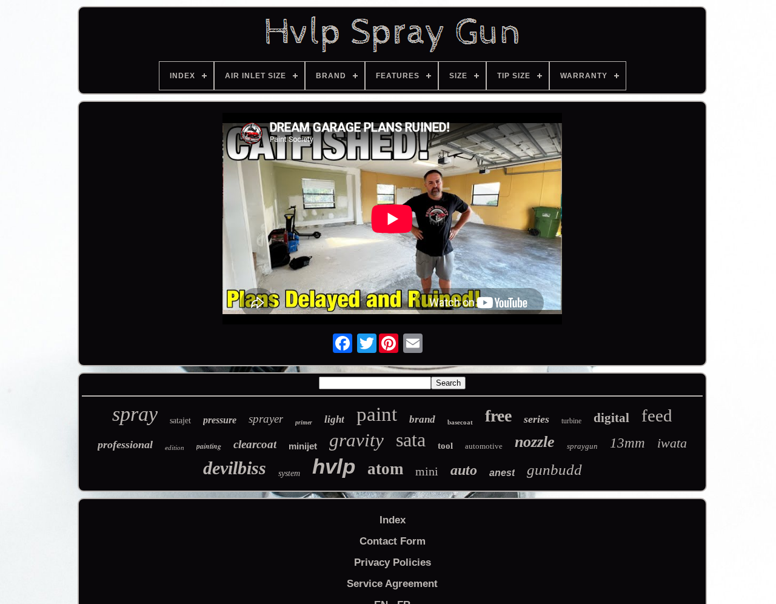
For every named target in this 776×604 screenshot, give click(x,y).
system (289, 473)
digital (611, 418)
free (498, 415)
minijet (303, 446)
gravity (356, 440)
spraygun (582, 446)
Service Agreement (392, 583)
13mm (627, 443)
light (334, 419)
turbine (571, 421)
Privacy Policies (392, 562)
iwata (672, 443)
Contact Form (393, 541)
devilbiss (234, 468)
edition (174, 447)
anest (502, 473)
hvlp (333, 466)
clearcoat (254, 444)
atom (385, 469)
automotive (484, 446)
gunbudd (554, 469)
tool (445, 446)
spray (135, 414)
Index (393, 520)
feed (656, 415)
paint (376, 414)
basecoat (460, 422)
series (536, 419)
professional (125, 444)
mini (426, 471)
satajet (180, 420)
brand (422, 419)
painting (208, 446)
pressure (219, 420)
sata (411, 440)
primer (303, 422)
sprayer (266, 418)
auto (463, 470)
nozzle (535, 442)
